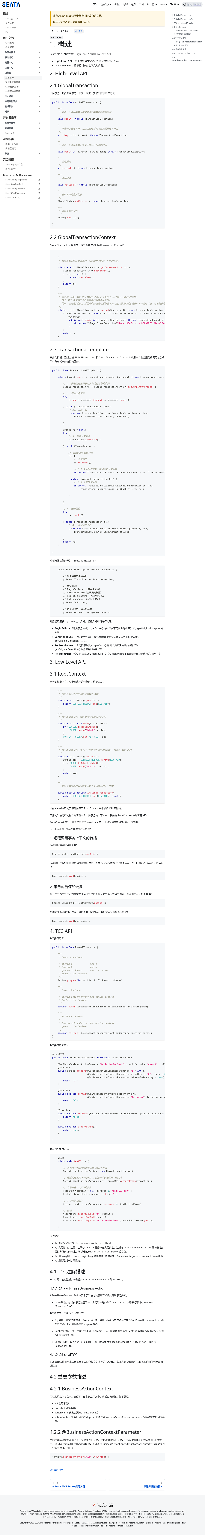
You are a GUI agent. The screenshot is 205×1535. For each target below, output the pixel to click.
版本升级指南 (11, 144)
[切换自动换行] (155, 253)
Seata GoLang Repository (16, 180)
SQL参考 (9, 96)
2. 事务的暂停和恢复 (182, 34)
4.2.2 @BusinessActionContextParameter (187, 59)
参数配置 (9, 47)
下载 (141, 4)
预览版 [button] (105, 4)
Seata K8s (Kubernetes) (15, 193)
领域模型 (9, 128)
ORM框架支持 (11, 87)
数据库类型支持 (12, 91)
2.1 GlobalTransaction (181, 15)
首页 (95, 4)
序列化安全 (10, 169)
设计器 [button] (151, 4)
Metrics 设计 (11, 133)
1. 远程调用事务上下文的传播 (186, 30)
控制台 (8, 73)
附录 (7, 111)
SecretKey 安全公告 (14, 164)
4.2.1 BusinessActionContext (184, 53)
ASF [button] (162, 4)
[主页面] (53, 31)
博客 (125, 4)
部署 (7, 153)
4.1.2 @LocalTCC (181, 45)
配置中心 (9, 62)
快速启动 (9, 43)
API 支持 (9, 78)
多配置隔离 (10, 148)
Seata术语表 (10, 27)
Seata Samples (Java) (14, 184)
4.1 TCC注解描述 (179, 38)
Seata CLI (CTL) (12, 198)
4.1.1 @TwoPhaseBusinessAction (188, 42)
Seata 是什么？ (12, 18)
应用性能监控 (11, 101)
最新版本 (77, 22)
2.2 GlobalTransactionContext (184, 19)
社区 (117, 4)
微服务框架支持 (12, 82)
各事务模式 (10, 52)
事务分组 (9, 57)
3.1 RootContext (179, 27)
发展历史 (9, 23)
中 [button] (175, 4)
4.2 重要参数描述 (179, 49)
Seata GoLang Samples (15, 189)
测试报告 (9, 106)
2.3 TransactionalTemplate (183, 23)
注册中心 (9, 68)
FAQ (7, 32)
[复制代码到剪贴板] (161, 102)
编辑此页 (58, 1470)
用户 (133, 4)
